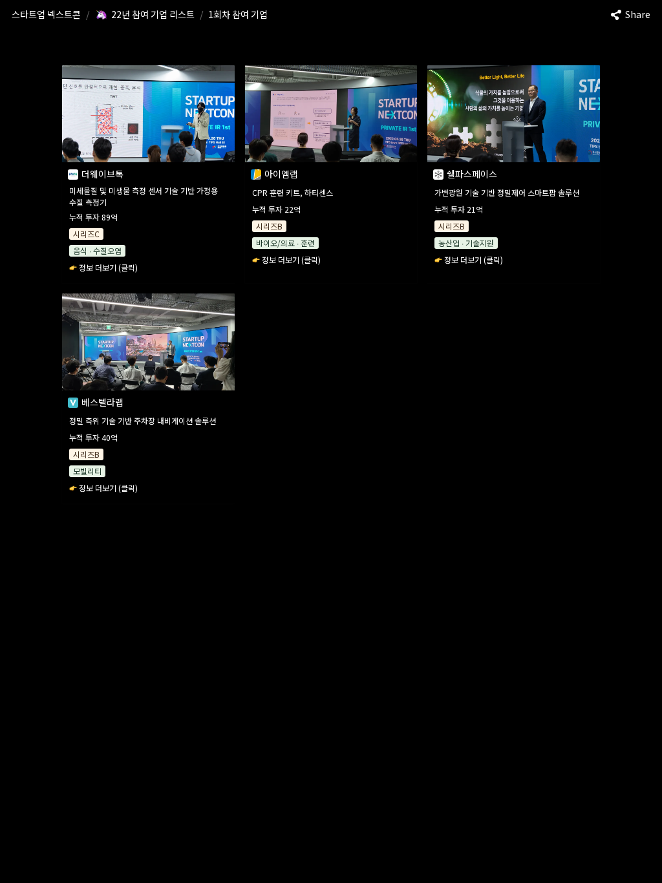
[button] (46, 15)
